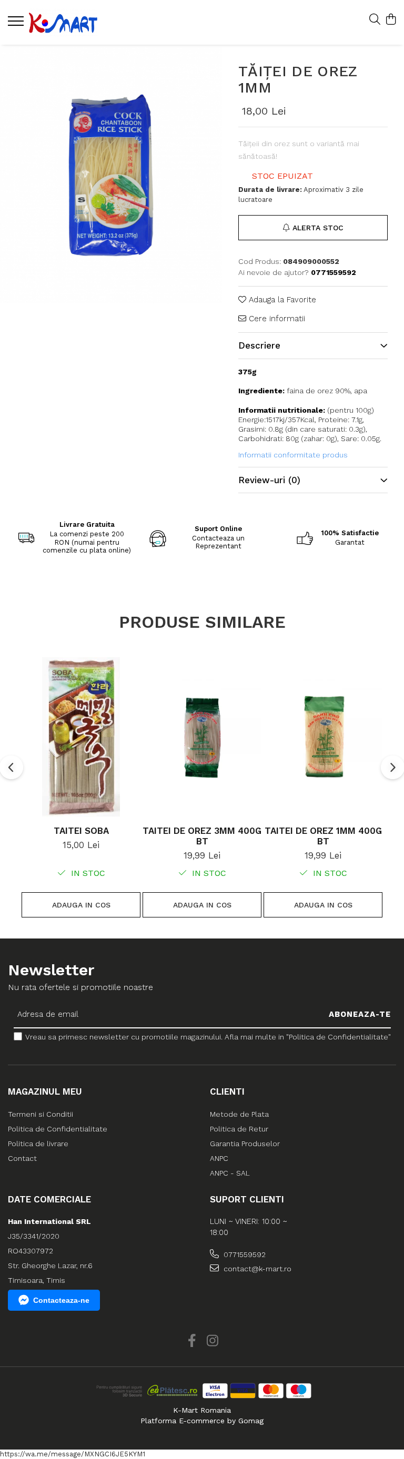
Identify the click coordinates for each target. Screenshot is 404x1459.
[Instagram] (212, 1341)
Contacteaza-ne (61, 1300)
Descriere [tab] (259, 345)
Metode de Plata (239, 1114)
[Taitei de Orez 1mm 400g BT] (323, 737)
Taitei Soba (81, 830)
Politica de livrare (38, 1143)
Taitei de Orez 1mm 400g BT (323, 835)
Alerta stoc (318, 227)
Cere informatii (275, 318)
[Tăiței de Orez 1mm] (111, 175)
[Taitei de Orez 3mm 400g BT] (202, 737)
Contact (22, 1158)
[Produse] (17, 24)
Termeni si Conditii (40, 1114)
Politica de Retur (239, 1129)
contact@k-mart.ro (256, 1268)
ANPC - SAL (230, 1173)
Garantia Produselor (245, 1143)
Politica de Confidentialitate (57, 1129)
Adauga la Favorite (281, 299)
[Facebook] (192, 1341)
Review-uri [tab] (269, 480)
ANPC (219, 1158)
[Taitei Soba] (81, 737)
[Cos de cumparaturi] (390, 20)
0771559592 (243, 1254)
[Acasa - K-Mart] (71, 22)
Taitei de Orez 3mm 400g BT (202, 835)
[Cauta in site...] (374, 20)
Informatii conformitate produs (293, 455)
